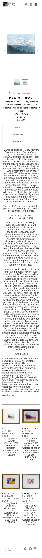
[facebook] (30, 548)
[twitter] (35, 548)
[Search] (26, 4)
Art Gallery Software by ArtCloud (27, 555)
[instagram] (25, 548)
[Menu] (36, 4)
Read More (8, 395)
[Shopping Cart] (31, 4)
